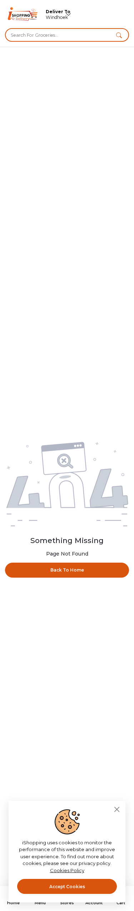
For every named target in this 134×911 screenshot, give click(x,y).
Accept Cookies (67, 886)
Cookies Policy (67, 870)
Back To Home (67, 570)
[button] (119, 35)
